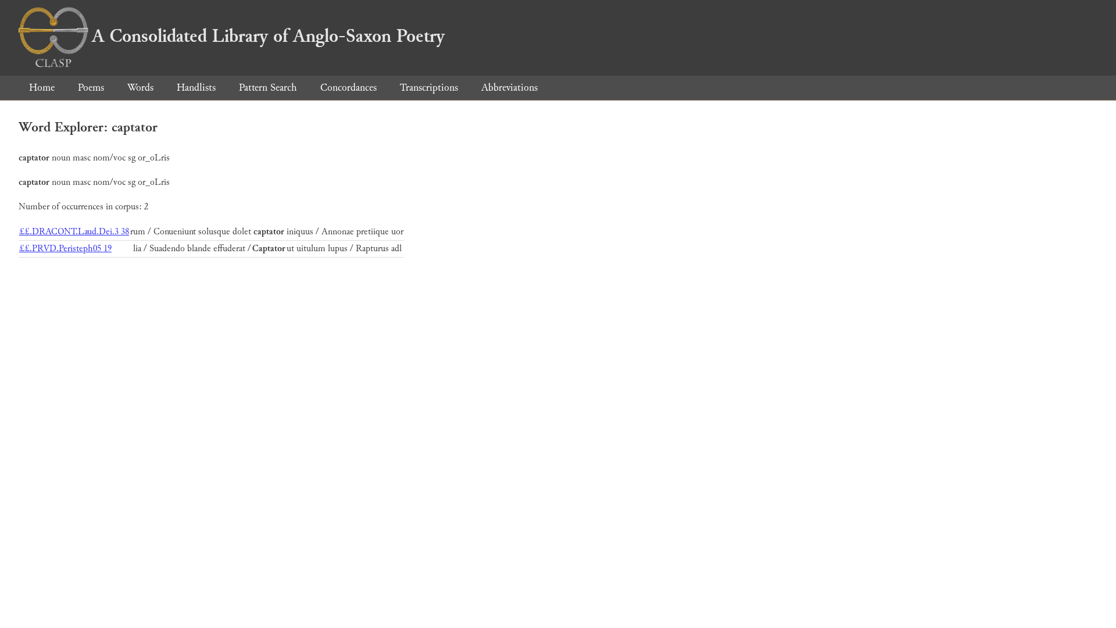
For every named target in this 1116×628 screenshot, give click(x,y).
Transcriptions (429, 87)
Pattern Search (268, 87)
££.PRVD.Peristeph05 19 (65, 248)
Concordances (348, 87)
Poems (91, 87)
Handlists (196, 87)
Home (42, 87)
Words (140, 87)
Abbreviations (509, 87)
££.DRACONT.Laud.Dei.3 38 (74, 231)
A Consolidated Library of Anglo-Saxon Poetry (268, 36)
